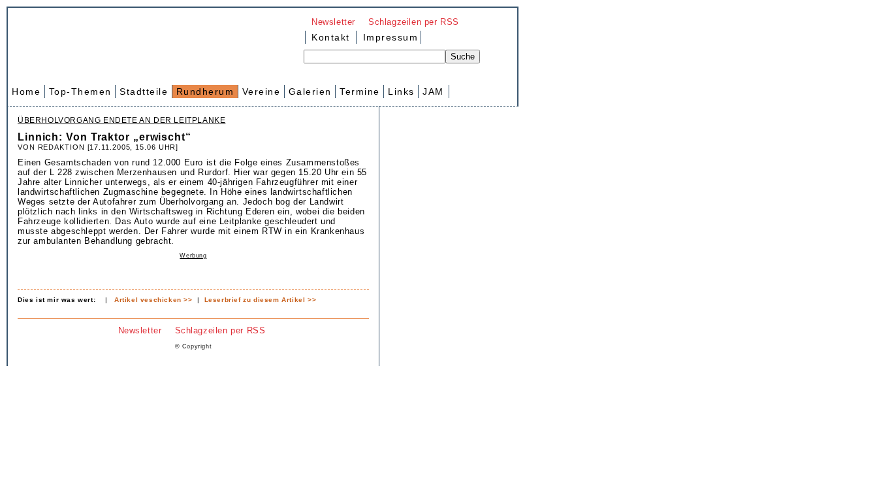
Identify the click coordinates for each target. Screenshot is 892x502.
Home (26, 91)
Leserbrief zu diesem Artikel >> (260, 299)
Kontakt (330, 37)
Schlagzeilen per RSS (413, 22)
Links (401, 91)
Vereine (261, 91)
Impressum (388, 37)
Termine (360, 91)
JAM (433, 91)
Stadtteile (143, 91)
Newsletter (333, 22)
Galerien (310, 91)
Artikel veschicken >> (153, 299)
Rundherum (205, 91)
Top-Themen (80, 91)
